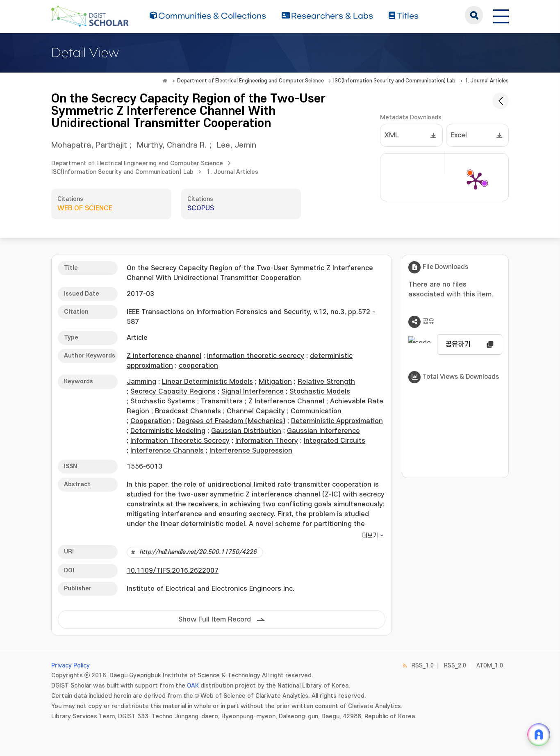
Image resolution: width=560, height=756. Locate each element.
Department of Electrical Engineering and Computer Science (250, 81)
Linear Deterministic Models (207, 381)
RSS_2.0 (455, 666)
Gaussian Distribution (246, 431)
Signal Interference (252, 391)
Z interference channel (164, 356)
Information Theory (266, 440)
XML (392, 135)
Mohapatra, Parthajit (89, 145)
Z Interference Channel (286, 401)
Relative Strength (326, 381)
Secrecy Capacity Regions (173, 391)
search (474, 15)
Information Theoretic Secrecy (180, 440)
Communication (316, 411)
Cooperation (150, 421)
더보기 (370, 535)
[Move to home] (165, 81)
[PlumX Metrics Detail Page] (475, 180)
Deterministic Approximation (337, 421)
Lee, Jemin (236, 145)
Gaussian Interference (323, 431)
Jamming (141, 381)
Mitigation (275, 381)
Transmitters (222, 401)
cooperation (198, 365)
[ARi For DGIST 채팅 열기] (538, 734)
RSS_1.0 (423, 666)
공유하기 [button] (458, 344)
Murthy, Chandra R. (172, 145)
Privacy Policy (70, 665)
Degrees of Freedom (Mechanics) (231, 421)
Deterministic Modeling (167, 431)
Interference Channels (167, 450)
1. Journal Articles (487, 81)
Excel (459, 135)
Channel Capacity (256, 411)
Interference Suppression (250, 450)
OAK (193, 685)
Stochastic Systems (162, 401)
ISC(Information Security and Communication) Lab (394, 81)
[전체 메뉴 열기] (501, 15)
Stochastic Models (319, 391)
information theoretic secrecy (255, 356)
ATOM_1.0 (489, 666)
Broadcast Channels (188, 411)
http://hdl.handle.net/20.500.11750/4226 (198, 552)
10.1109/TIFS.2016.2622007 (173, 570)
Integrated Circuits (334, 440)
